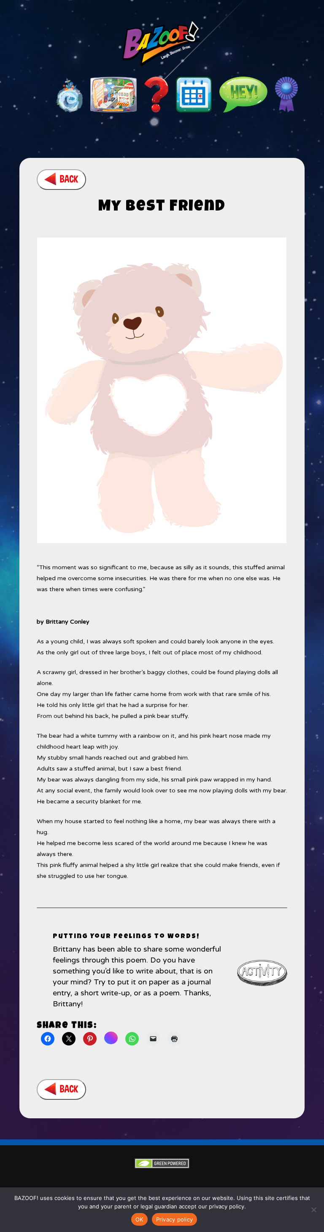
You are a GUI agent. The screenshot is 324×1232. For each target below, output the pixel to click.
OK (139, 1219)
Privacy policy (174, 1219)
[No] (313, 1209)
